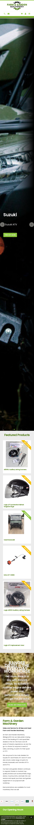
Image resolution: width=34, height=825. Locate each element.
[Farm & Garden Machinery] (17, 5)
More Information (17, 705)
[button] (12, 429)
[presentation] (2, 224)
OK (31, 817)
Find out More (10, 235)
